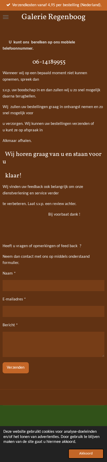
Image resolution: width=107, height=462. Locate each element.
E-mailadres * (14, 299)
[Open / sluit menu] (5, 17)
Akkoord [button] (86, 454)
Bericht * (10, 325)
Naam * (9, 273)
